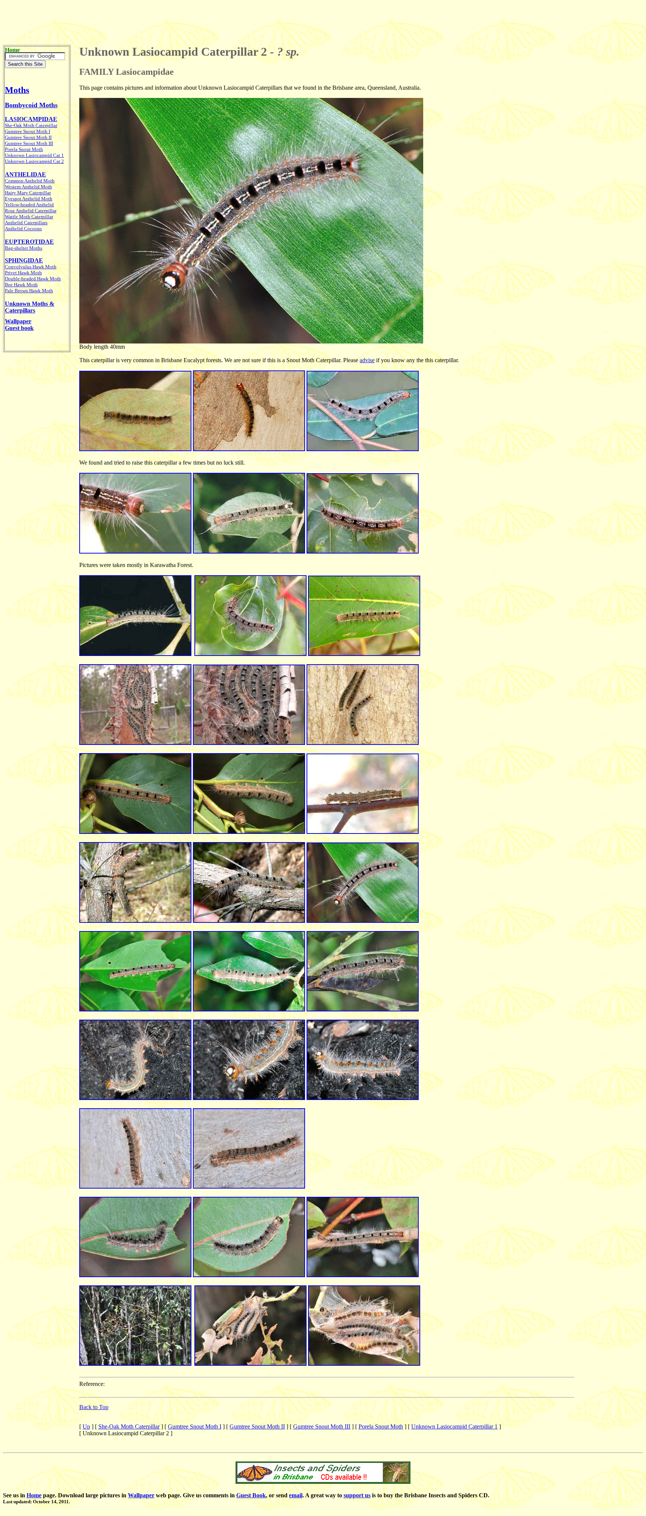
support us (357, 1495)
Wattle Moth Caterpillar (29, 216)
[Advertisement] (323, 20)
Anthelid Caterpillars (26, 222)
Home (34, 1495)
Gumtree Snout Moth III (321, 1426)
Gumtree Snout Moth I (27, 131)
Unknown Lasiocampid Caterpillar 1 (454, 1426)
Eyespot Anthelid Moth (28, 198)
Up (86, 1426)
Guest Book (251, 1495)
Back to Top (93, 1407)
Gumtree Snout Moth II (257, 1426)
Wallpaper (141, 1495)
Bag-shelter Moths (23, 248)
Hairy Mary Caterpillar (28, 192)
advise (367, 360)
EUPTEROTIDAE (29, 241)
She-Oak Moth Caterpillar (129, 1426)
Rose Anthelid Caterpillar (30, 210)
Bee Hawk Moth (21, 284)
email (295, 1495)
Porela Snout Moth (381, 1426)
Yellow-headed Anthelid (29, 204)
